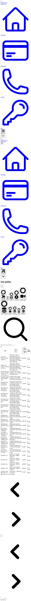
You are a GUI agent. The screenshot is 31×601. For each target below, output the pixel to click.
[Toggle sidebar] (1, 1)
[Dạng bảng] (1, 286)
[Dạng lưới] (2, 286)
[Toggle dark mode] (1, 139)
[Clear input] (1, 346)
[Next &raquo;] (1, 535)
